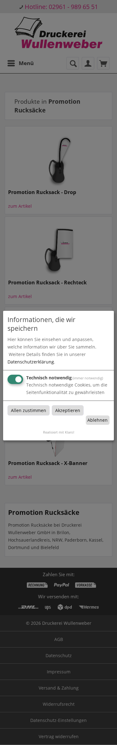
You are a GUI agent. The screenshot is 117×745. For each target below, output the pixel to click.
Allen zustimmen (28, 410)
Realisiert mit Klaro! (58, 432)
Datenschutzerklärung (30, 362)
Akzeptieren (67, 410)
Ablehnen (97, 420)
